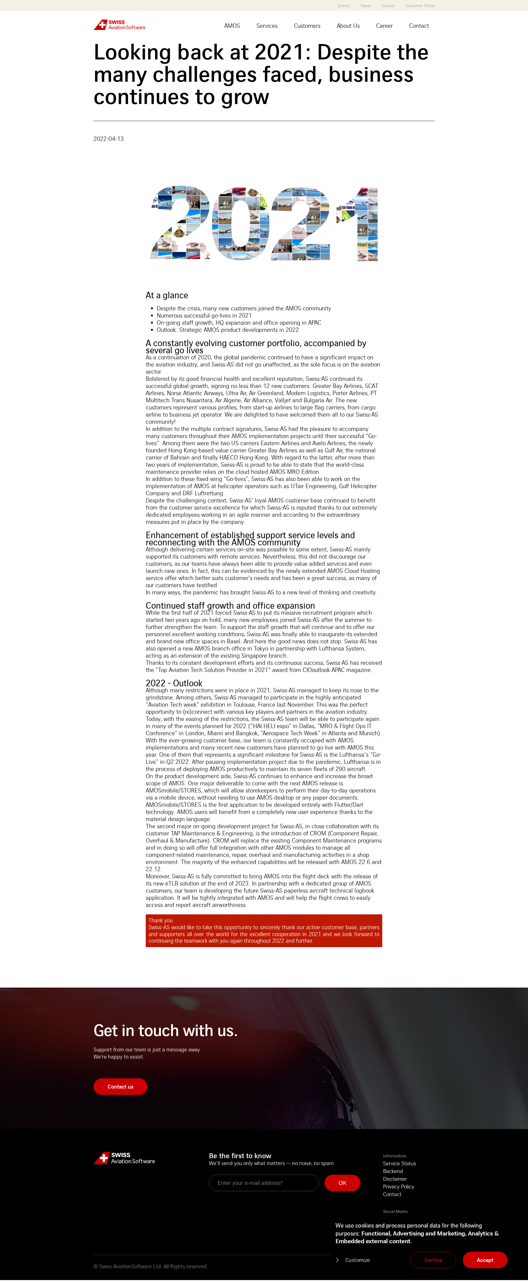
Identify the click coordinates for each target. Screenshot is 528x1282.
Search (388, 5)
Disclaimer (395, 1178)
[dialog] (426, 1245)
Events (344, 5)
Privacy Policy (398, 1186)
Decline (433, 1259)
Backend (393, 1171)
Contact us (120, 1086)
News (366, 5)
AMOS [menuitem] (232, 25)
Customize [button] (357, 1259)
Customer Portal (420, 5)
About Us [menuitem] (348, 25)
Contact (392, 1194)
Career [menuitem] (384, 25)
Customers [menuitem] (307, 25)
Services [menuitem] (267, 25)
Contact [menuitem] (419, 25)
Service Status (399, 1163)
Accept (485, 1259)
